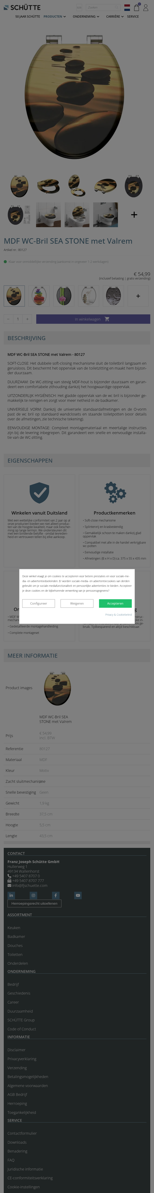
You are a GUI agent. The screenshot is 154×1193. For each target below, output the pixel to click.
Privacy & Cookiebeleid (118, 614)
